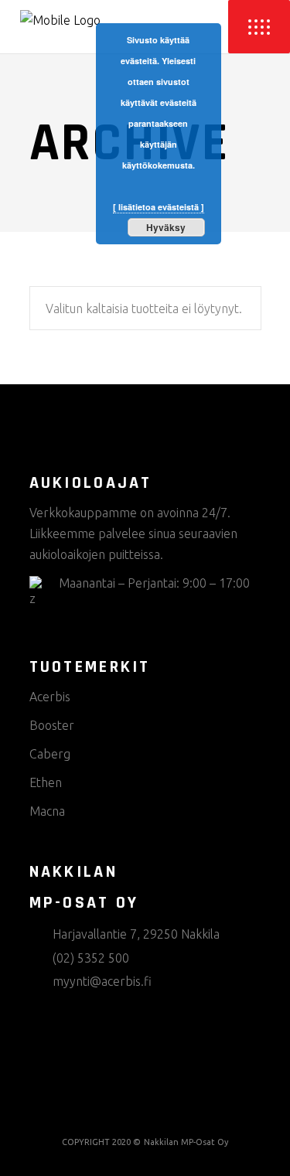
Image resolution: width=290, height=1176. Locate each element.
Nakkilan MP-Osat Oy (186, 1142)
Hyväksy (166, 227)
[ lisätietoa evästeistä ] (158, 207)
